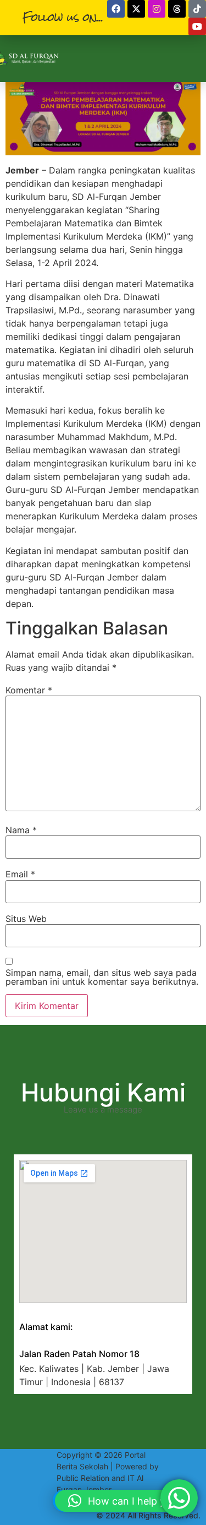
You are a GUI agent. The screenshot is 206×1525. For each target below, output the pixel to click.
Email (20, 874)
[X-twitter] (136, 9)
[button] (125, 1501)
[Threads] (177, 9)
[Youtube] (197, 26)
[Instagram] (156, 9)
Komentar (28, 690)
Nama (21, 830)
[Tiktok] (197, 9)
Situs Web (26, 918)
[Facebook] (116, 9)
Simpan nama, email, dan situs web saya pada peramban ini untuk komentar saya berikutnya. (101, 977)
